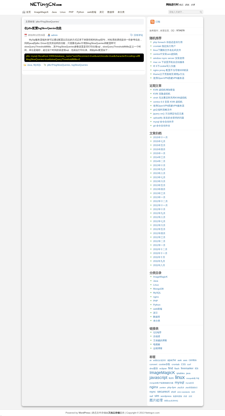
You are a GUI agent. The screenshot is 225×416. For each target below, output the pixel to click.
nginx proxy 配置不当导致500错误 (170, 70)
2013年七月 (159, 177)
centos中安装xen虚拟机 (165, 54)
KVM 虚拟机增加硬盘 (164, 89)
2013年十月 (159, 165)
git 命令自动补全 (161, 125)
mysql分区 (190, 383)
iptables (181, 373)
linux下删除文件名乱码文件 (167, 50)
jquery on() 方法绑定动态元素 (168, 113)
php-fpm (171, 387)
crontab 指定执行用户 (164, 46)
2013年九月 (159, 169)
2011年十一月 (160, 253)
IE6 (196, 368)
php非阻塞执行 (192, 388)
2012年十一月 (160, 205)
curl (189, 364)
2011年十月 (159, 257)
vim (157, 396)
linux (180, 378)
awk (180, 360)
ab (151, 360)
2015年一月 (159, 153)
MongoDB (158, 288)
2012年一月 (159, 245)
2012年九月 (159, 213)
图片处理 (156, 400)
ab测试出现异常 (159, 360)
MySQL (37, 65)
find (170, 368)
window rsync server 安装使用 (168, 58)
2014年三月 (159, 157)
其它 (101, 12)
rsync (153, 391)
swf (151, 396)
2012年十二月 (160, 201)
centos (193, 360)
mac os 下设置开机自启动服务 (168, 62)
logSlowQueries (79, 65)
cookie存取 (164, 364)
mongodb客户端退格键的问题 (161, 383)
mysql (179, 382)
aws (185, 360)
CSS (183, 364)
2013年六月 (159, 181)
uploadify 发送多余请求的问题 (168, 117)
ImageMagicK (41, 12)
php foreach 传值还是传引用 (168, 42)
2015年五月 (159, 145)
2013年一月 (159, 197)
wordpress (166, 396)
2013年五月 (159, 185)
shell (173, 391)
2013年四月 (159, 189)
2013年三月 (159, 193)
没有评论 (138, 35)
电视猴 (156, 344)
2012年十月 (159, 209)
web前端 (91, 12)
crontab (176, 364)
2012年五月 (159, 229)
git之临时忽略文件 (162, 109)
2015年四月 (159, 149)
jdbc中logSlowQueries (58, 65)
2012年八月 (159, 217)
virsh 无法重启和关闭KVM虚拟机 (170, 97)
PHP (71, 12)
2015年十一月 (160, 137)
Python (80, 12)
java (188, 373)
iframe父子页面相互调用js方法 (168, 74)
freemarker (187, 368)
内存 (185, 396)
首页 (28, 12)
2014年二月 (159, 161)
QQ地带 (157, 332)
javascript (158, 378)
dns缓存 (154, 368)
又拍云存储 (114, 412)
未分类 (121, 12)
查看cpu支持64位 (171, 401)
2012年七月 (159, 221)
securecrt (163, 391)
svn (193, 391)
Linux (63, 12)
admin (54, 35)
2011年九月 (159, 261)
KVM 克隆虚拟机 (161, 93)
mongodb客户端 (192, 378)
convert (153, 364)
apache (171, 360)
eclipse (163, 368)
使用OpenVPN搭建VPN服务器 (168, 78)
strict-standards (183, 392)
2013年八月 (159, 173)
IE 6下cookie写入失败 (164, 66)
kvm (171, 377)
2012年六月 (159, 225)
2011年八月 (159, 265)
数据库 (110, 12)
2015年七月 (159, 141)
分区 (190, 396)
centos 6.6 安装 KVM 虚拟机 (168, 101)
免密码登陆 (177, 396)
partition (163, 388)
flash (176, 368)
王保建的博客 (160, 340)
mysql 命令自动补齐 (163, 121)
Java (54, 12)
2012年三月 (159, 237)
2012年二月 (159, 241)
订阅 (157, 21)
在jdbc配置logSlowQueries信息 (43, 28)
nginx (156, 296)
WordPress (84, 412)
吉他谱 (156, 336)
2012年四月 (159, 233)
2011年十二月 (160, 249)
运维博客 (157, 348)
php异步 (181, 388)
